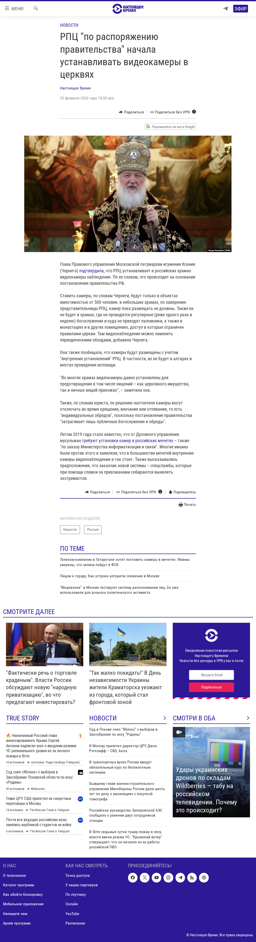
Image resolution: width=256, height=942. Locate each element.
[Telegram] (225, 8)
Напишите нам (15, 913)
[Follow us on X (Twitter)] (144, 877)
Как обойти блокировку (23, 894)
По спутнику (76, 894)
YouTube (72, 913)
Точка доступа (78, 875)
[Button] (131, 112)
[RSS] (192, 877)
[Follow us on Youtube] (156, 877)
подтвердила (91, 270)
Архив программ (16, 923)
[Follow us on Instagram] (168, 877)
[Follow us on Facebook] (133, 877)
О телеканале (14, 875)
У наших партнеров (82, 885)
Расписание (75, 923)
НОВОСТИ (103, 718)
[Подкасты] (203, 877)
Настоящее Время (75, 88)
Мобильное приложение (23, 904)
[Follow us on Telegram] (180, 877)
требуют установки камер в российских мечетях (128, 440)
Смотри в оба (194, 718)
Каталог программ (18, 885)
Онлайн (72, 904)
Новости (69, 25)
